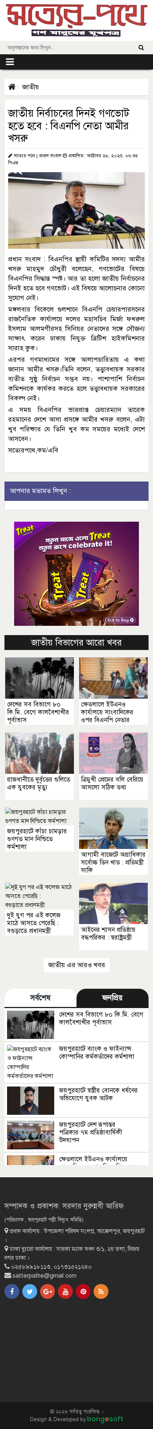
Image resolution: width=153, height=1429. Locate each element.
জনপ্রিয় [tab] (112, 997)
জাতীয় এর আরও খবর (76, 965)
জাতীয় (30, 87)
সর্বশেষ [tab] (40, 997)
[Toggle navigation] (10, 62)
